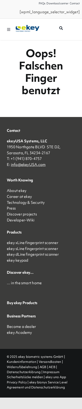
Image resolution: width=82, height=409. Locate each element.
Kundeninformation (21, 362)
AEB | (53, 367)
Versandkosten (50, 362)
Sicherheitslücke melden (25, 377)
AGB (43, 367)
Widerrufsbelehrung (22, 367)
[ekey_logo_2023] (27, 26)
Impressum (51, 372)
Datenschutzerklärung (24, 372)
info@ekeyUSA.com (28, 164)
